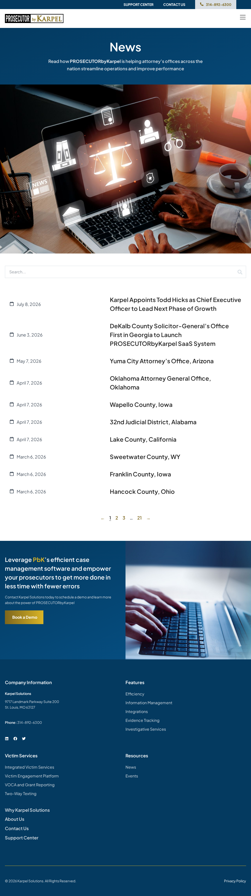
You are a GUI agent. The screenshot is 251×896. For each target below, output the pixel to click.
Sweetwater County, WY (145, 456)
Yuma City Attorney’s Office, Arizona (162, 360)
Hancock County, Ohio (142, 491)
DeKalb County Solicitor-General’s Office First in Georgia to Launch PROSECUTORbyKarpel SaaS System (169, 334)
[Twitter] (23, 738)
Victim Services (21, 755)
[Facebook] (15, 738)
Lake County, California (143, 439)
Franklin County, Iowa (140, 474)
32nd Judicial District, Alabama (153, 421)
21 (139, 518)
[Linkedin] (6, 738)
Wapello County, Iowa (141, 404)
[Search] (240, 272)
